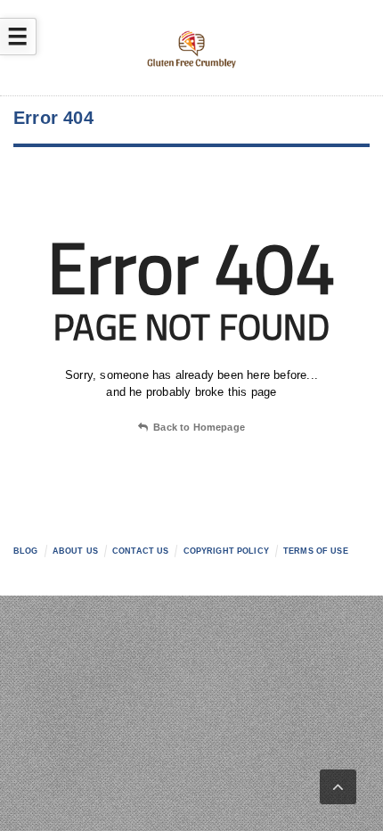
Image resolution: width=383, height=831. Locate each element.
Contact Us (140, 551)
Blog (25, 551)
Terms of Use (315, 551)
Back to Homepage (199, 427)
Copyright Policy (226, 551)
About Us (75, 551)
